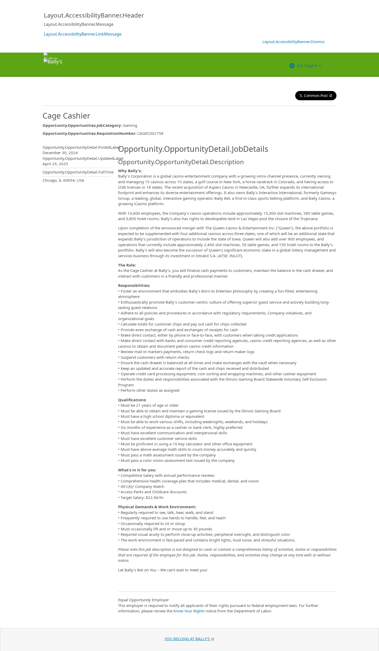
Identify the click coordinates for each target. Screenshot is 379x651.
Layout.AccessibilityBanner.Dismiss (293, 41)
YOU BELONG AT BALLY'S (187, 638)
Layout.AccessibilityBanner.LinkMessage (82, 34)
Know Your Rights (188, 610)
